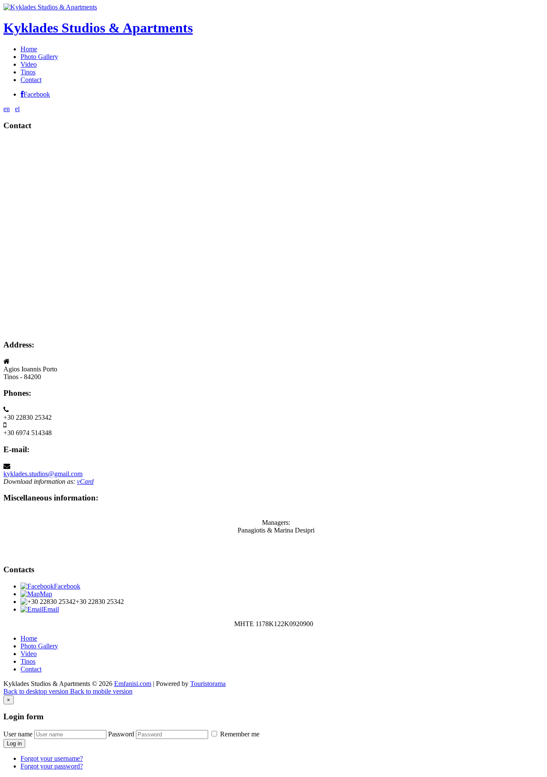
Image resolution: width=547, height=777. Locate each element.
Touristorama (208, 683)
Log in (14, 743)
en (6, 108)
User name (17, 734)
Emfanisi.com (132, 683)
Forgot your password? (52, 766)
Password (121, 734)
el (17, 108)
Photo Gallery (39, 56)
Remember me (238, 734)
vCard (85, 481)
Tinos (28, 72)
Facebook (37, 94)
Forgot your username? (52, 758)
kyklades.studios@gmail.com (42, 473)
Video (29, 64)
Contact (31, 79)
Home (29, 49)
